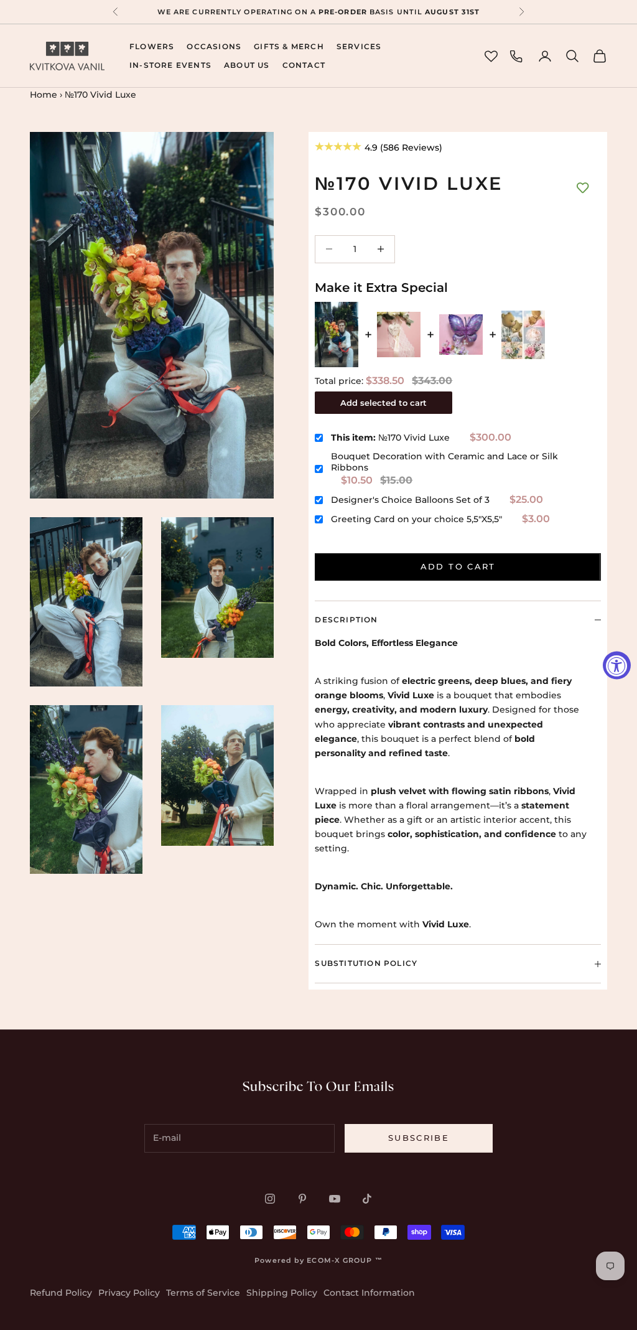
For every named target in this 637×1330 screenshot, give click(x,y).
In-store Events (170, 65)
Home (43, 94)
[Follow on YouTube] (334, 1198)
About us (247, 65)
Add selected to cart (383, 403)
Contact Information (369, 1292)
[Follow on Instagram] (270, 1198)
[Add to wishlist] (583, 188)
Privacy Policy (129, 1292)
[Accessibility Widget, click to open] (617, 665)
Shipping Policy (281, 1292)
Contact (303, 65)
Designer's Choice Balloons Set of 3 (410, 499)
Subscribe (418, 1138)
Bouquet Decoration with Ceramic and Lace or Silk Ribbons (444, 462)
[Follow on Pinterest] (302, 1198)
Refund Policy (61, 1292)
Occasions (214, 46)
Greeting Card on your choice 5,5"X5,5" (416, 519)
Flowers (151, 46)
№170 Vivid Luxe (390, 437)
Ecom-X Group (339, 1260)
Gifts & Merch (289, 46)
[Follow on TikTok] (367, 1198)
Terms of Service (203, 1292)
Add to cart (458, 566)
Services (359, 46)
